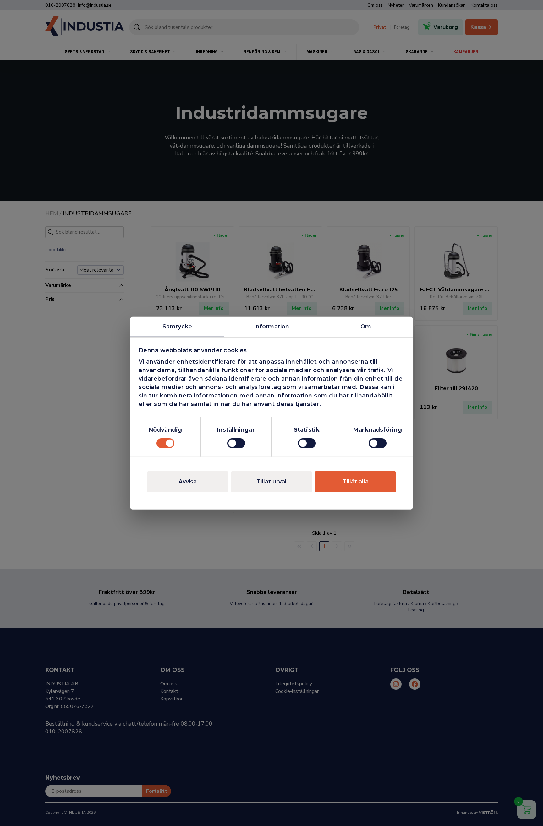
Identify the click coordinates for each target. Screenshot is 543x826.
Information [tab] (271, 326)
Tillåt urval (271, 481)
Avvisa (187, 481)
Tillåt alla (356, 481)
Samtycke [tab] (177, 326)
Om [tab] (365, 326)
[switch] (236, 443)
